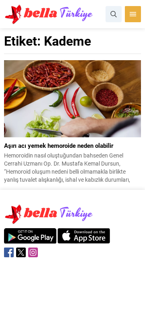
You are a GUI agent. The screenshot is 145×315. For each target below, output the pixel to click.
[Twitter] (21, 252)
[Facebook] (9, 252)
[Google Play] (30, 239)
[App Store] (84, 239)
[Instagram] (33, 252)
